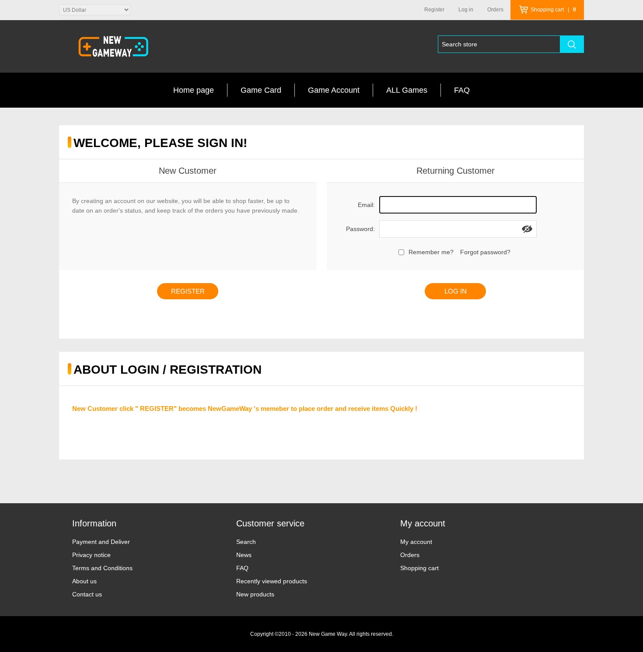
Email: (366, 204)
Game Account (334, 90)
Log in (465, 10)
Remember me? (431, 252)
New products (255, 594)
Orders (409, 554)
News (244, 554)
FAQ (462, 90)
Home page (193, 90)
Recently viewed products (271, 581)
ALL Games (406, 90)
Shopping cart (419, 567)
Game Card (261, 90)
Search (246, 541)
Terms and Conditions (102, 567)
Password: (360, 228)
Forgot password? (485, 252)
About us (84, 581)
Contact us (87, 594)
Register (434, 10)
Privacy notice (91, 554)
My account (416, 541)
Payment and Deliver (101, 541)
